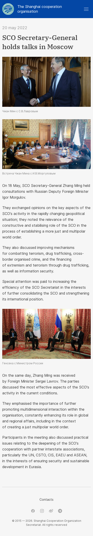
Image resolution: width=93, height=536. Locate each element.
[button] (86, 9)
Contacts (46, 499)
